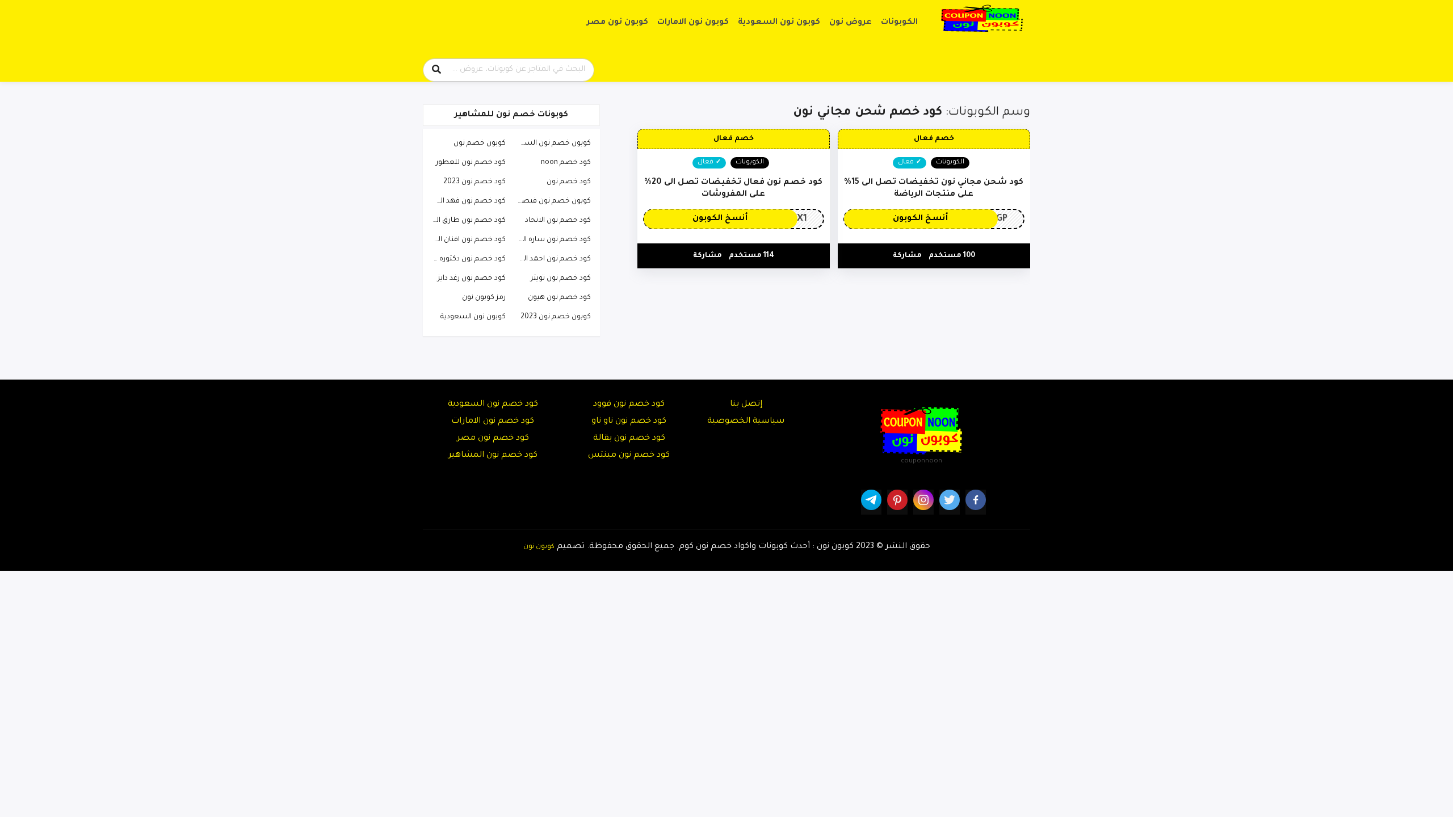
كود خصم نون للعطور (471, 163)
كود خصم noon (566, 163)
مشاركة (907, 256)
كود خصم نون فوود (629, 404)
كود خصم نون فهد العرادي (466, 201)
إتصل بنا (746, 404)
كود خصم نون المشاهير (492, 455)
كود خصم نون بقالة (629, 438)
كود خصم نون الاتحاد (558, 221)
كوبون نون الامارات (693, 22)
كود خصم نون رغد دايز (472, 279)
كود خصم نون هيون (559, 298)
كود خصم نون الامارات (492, 421)
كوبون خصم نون (479, 144)
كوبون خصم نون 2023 (555, 317)
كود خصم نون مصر (493, 438)
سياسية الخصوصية (745, 421)
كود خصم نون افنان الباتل (466, 240)
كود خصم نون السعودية (493, 404)
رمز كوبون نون (484, 298)
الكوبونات (899, 22)
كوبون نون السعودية (779, 22)
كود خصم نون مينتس (629, 455)
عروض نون (850, 22)
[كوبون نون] (982, 19)
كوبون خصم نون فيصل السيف (551, 201)
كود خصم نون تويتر (561, 279)
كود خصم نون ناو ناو (628, 421)
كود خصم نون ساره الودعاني (551, 240)
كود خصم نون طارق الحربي (466, 221)
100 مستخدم (952, 256)
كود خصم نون (569, 182)
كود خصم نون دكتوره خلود (466, 259)
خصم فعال (934, 139)
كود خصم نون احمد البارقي (551, 259)
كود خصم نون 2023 (474, 182)
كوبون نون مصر (617, 22)
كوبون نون (539, 547)
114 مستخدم (751, 256)
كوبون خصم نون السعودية (551, 144)
